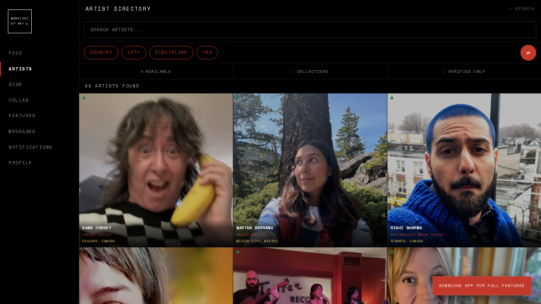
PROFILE (20, 163)
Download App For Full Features (482, 286)
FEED (15, 53)
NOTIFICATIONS (31, 147)
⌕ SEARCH (522, 9)
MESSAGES (22, 131)
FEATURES (22, 115)
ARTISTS (20, 69)
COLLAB (19, 100)
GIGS (15, 84)
